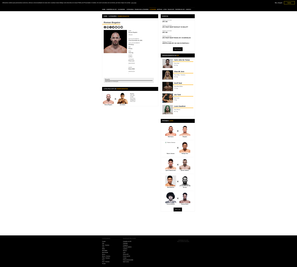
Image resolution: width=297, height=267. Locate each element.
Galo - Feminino (105, 245)
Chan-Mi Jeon (179, 71)
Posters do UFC (126, 256)
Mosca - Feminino (106, 256)
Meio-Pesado (105, 252)
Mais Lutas (177, 209)
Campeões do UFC (127, 241)
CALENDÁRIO (121, 9)
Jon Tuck (177, 95)
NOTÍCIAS (159, 9)
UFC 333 (164, 21)
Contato (124, 258)
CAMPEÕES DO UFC (111, 9)
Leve (103, 246)
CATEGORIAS (130, 9)
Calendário (125, 243)
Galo (103, 243)
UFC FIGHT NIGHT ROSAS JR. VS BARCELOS (176, 38)
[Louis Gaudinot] (167, 109)
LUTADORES (152, 9)
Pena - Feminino (105, 261)
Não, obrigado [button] (278, 2)
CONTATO (188, 9)
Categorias (125, 245)
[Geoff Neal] (167, 86)
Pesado (103, 263)
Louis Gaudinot (179, 106)
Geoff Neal (178, 83)
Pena (103, 259)
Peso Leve (131, 61)
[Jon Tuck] (167, 98)
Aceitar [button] (289, 2)
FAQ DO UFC (171, 9)
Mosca (103, 254)
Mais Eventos (177, 49)
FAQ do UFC (126, 254)
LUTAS (165, 9)
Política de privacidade (128, 259)
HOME (103, 9)
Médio (103, 248)
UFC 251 (132, 95)
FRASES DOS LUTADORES (141, 9)
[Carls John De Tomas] (167, 63)
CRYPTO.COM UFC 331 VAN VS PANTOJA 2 (175, 43)
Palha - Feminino (106, 258)
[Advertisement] (115, 64)
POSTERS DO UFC (180, 9)
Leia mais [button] (133, 2)
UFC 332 (164, 32)
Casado (103, 241)
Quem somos (126, 261)
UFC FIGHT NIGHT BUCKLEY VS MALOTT (175, 27)
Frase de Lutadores (127, 246)
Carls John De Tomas (182, 60)
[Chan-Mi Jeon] (167, 75)
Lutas (124, 252)
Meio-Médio (104, 250)
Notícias (125, 250)
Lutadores (125, 248)
